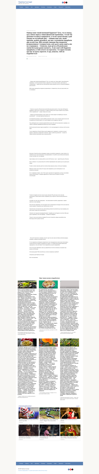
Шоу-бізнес (67, 7)
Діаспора (37, 7)
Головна (21, 7)
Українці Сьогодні (25, 2)
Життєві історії (44, 56)
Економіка (49, 7)
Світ (32, 7)
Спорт (55, 7)
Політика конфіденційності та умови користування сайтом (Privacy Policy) (32, 470)
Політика (43, 7)
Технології (61, 7)
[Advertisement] (49, 19)
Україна (27, 7)
